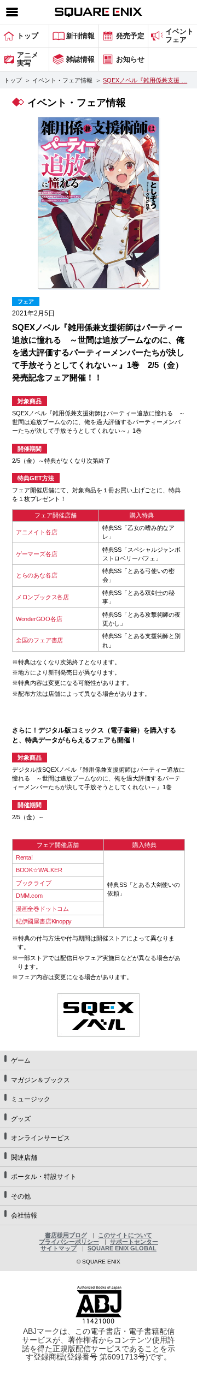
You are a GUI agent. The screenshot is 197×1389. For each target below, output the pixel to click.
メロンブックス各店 (42, 597)
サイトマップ (58, 1248)
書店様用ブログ (66, 1235)
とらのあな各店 (36, 575)
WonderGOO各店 (39, 619)
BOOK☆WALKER (39, 870)
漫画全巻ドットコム (42, 908)
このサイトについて (125, 1235)
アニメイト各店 (36, 532)
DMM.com (29, 895)
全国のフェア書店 (39, 640)
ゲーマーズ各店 (36, 554)
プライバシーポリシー (69, 1241)
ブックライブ (33, 883)
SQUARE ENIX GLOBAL (122, 1248)
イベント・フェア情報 (62, 80)
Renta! (24, 857)
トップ (13, 80)
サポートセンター (134, 1241)
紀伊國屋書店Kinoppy (44, 921)
